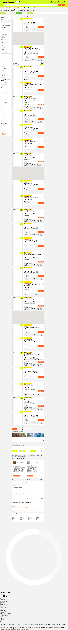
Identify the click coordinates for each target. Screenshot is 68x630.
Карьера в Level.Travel (3, 599)
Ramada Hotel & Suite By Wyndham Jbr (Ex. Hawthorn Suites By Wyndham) (33, 370)
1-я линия (2, 42)
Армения (37, 517)
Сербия (21, 519)
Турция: (1, 611)
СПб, (8, 611)
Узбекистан (22, 518)
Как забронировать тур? (4, 607)
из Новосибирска (3, 130)
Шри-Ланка (30, 517)
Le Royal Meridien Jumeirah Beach (31, 197)
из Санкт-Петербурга (4, 125)
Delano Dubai (26, 414)
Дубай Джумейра (31, 510)
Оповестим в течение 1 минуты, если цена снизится (5, 19)
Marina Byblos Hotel (28, 183)
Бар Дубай (13, 511)
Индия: (1, 616)
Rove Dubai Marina (28, 21)
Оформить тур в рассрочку (4, 604)
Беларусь (13, 517)
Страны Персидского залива (16, 507)
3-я (6, 42)
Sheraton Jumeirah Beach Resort (30, 240)
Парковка (3, 107)
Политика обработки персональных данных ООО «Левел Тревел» (17, 629)
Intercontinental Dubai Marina (30, 211)
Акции (1, 609)
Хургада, (4, 613)
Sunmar (1, 622)
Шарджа (27, 510)
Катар (13, 519)
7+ (5, 39)
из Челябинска (3, 134)
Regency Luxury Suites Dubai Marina (32, 465)
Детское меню (4, 116)
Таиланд (21, 516)
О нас (1, 598)
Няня (2, 114)
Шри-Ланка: (2, 615)
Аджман (35, 510)
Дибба (42, 510)
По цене (20, 16)
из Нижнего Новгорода (4, 133)
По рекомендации (15, 16)
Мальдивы (37, 516)
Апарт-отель (3, 47)
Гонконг (37, 518)
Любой (2, 39)
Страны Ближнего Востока (24, 507)
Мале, (5, 614)
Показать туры (41, 56)
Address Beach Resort (28, 270)
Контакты (1, 600)
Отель (2, 45)
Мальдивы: (2, 614)
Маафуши (7, 614)
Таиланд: (1, 612)
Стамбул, (4, 611)
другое (3, 35)
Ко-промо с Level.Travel (3, 601)
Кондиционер (4, 105)
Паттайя (7, 612)
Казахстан (13, 518)
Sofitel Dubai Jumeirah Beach (30, 141)
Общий (3, 63)
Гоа (3, 616)
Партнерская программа (4, 605)
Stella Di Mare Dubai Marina (30, 98)
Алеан (1, 623)
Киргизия (29, 519)
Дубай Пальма (14, 510)
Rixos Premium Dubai (28, 155)
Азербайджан (30, 518)
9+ (8, 39)
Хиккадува (6, 615)
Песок (3, 66)
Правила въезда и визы (3, 608)
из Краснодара (3, 131)
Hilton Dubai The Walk (28, 385)
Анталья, (7, 611)
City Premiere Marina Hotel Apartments (32, 327)
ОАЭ (13, 516)
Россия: (1, 611)
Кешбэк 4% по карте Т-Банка (6, 25)
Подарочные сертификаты (4, 603)
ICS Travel (3, 77)
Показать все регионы (23, 511)
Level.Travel (3, 75)
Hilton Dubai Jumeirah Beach (30, 299)
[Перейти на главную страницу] (8, 2)
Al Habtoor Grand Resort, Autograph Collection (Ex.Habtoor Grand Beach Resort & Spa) (33, 49)
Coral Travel (2, 619)
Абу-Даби (38, 510)
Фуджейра (23, 510)
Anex (1, 617)
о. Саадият (17, 511)
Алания (10, 611)
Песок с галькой (4, 68)
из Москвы (2, 124)
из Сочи (2, 132)
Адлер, (6, 611)
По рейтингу (26, 16)
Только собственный (5, 61)
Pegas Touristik (2, 620)
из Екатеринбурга (3, 126)
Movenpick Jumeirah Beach (29, 399)
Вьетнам (29, 516)
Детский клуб (4, 118)
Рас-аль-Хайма (19, 510)
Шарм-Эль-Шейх (8, 613)
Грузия (21, 517)
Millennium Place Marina (29, 340)
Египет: (1, 613)
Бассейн (3, 96)
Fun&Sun (1, 621)
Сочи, (4, 611)
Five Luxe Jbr (26, 226)
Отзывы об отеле (16, 475)
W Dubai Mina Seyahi (28, 127)
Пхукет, (4, 612)
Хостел (3, 49)
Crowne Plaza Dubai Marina (29, 112)
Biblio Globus (2, 618)
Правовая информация (3, 629)
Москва (10, 611)
